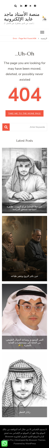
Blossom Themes (37, 440)
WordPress (30, 443)
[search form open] (15, 6)
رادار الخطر (24, 412)
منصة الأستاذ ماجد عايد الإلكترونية (21, 16)
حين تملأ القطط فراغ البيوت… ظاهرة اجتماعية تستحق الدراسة (24, 208)
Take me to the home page (24, 113)
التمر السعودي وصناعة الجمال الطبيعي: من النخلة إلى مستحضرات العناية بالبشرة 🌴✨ (24, 342)
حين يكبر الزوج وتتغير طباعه (24, 276)
